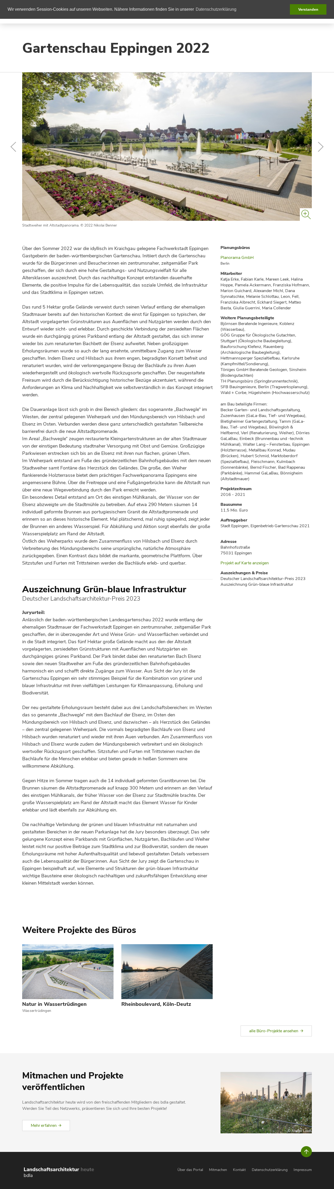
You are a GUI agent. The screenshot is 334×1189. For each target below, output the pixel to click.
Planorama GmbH (237, 257)
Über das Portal (190, 1169)
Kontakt (239, 1169)
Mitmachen (218, 1169)
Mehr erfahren (43, 1125)
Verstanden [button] (308, 9)
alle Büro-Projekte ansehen (273, 1031)
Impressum (303, 1169)
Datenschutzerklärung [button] (216, 9)
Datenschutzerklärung (270, 1169)
